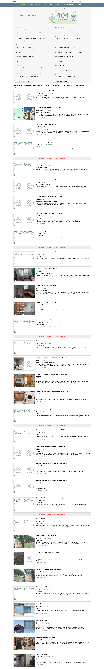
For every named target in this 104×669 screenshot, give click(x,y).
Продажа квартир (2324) (23, 27)
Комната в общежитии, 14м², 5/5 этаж (46, 285)
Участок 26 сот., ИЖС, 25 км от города (46, 535)
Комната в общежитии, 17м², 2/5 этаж (46, 302)
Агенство (46, 58)
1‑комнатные (18, 29)
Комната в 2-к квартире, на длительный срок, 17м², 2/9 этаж (52, 429)
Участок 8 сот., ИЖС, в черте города (45, 587)
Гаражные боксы (40, 67)
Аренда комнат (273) (61, 36)
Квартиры (23, 4)
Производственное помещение (22, 81)
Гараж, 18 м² (39, 603)
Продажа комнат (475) (22, 36)
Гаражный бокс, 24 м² (41, 620)
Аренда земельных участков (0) (64, 56)
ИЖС (17, 58)
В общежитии (19, 38)
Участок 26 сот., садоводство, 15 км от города (48, 569)
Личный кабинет (85, 1)
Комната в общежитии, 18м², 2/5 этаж (46, 340)
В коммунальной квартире (31, 38)
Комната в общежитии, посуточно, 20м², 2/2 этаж (49, 409)
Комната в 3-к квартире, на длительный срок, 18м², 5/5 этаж (52, 374)
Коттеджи (30, 47)
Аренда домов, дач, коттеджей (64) (65, 47)
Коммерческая (79, 4)
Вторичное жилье (19, 32)
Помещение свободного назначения (23, 79)
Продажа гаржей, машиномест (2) (26, 65)
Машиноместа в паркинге (28, 67)
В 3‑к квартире (19, 41)
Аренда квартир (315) (61, 27)
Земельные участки (54, 4)
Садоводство (25, 58)
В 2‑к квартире (43, 38)
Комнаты (30, 4)
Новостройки (30, 32)
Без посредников (40, 32)
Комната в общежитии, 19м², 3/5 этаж (46, 320)
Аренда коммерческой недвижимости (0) (67, 74)
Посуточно (69, 32)
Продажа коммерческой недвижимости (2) (28, 74)
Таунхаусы (38, 47)
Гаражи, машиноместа (67, 4)
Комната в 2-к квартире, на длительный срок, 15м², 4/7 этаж (52, 391)
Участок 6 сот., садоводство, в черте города (48, 552)
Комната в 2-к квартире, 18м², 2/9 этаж (46, 268)
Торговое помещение (33, 76)
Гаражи (17, 67)
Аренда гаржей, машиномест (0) (64, 65)
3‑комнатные (37, 29)
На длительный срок (59, 32)
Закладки (76, 1)
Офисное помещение (20, 76)
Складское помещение (39, 79)
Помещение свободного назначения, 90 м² (47, 637)
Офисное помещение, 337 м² (43, 654)
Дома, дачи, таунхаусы (41, 4)
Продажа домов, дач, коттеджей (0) (26, 45)
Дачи (23, 47)
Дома (17, 47)
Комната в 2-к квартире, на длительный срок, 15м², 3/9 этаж (52, 357)
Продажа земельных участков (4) (25, 56)
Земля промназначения (36, 58)
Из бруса (18, 52)
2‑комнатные (28, 29)
